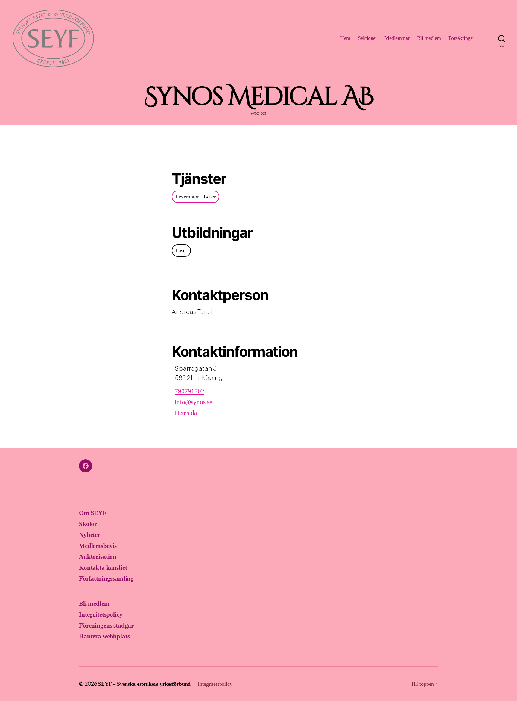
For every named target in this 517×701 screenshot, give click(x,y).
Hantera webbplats (104, 636)
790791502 (189, 391)
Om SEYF (93, 512)
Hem (345, 38)
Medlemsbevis (98, 545)
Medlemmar (397, 38)
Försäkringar (461, 38)
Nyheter (89, 534)
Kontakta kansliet (103, 567)
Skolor (88, 524)
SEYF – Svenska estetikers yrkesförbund (144, 684)
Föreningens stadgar (106, 625)
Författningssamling (106, 578)
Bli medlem (429, 38)
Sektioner (367, 38)
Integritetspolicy (100, 614)
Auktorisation (97, 556)
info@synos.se (193, 402)
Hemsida (186, 412)
